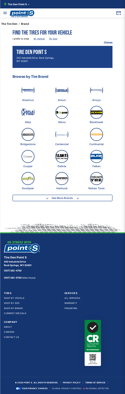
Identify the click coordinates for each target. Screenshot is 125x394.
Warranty (70, 303)
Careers (9, 332)
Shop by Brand (13, 308)
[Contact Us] (118, 13)
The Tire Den (9, 24)
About (8, 327)
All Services (72, 298)
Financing (70, 308)
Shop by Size (12, 303)
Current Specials (15, 313)
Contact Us (11, 337)
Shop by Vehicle (14, 298)
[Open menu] (5, 13)
